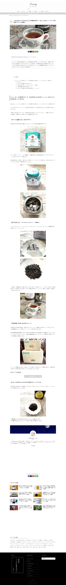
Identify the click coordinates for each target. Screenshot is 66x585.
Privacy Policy (31, 581)
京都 (49, 545)
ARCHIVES (29, 575)
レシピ (23, 545)
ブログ (51, 543)
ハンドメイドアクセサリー (29, 543)
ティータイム (16, 543)
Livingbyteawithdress (20, 540)
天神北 (24, 547)
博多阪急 (11, 547)
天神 (21, 547)
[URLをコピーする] (37, 51)
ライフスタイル (18, 545)
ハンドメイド (22, 543)
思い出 (27, 547)
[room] (54, 0)
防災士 (45, 547)
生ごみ (31, 547)
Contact (36, 581)
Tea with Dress (28, 540)
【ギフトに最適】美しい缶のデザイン (25, 83)
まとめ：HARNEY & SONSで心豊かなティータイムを (28, 88)
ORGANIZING (30, 563)
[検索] (55, 0)
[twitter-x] (51, 0)
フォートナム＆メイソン (44, 543)
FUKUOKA (29, 568)
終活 (39, 547)
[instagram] (53, 0)
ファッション (37, 543)
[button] (29, 51)
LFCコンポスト (12, 540)
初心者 (52, 545)
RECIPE (29, 561)
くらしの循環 (45, 540)
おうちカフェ (35, 540)
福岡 (34, 547)
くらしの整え (50, 540)
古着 (15, 547)
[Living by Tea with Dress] (33, 4)
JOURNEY (29, 566)
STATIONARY (30, 570)
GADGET (29, 573)
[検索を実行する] (38, 9)
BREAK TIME (30, 558)
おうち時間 (40, 540)
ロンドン (26, 545)
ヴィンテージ (31, 545)
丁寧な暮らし (45, 545)
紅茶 (36, 547)
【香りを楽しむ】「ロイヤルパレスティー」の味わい (28, 85)
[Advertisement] (33, 461)
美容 (42, 547)
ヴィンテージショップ (38, 545)
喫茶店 (18, 547)
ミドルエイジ (12, 545)
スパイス (11, 543)
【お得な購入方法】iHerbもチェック (25, 86)
